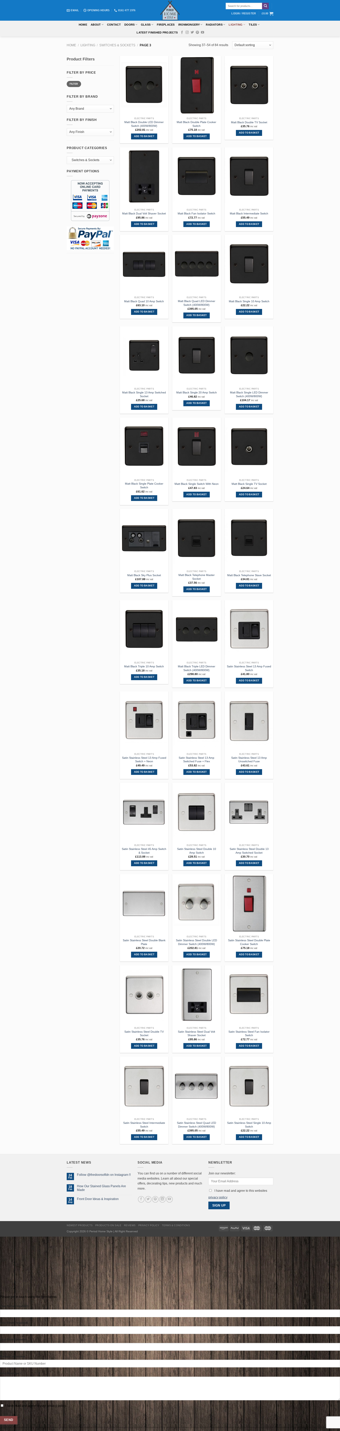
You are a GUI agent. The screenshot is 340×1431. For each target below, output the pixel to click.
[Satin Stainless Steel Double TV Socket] (144, 994)
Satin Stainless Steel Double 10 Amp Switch (196, 850)
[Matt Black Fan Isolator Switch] (196, 176)
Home (83, 24)
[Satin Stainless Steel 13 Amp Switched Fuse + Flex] (196, 720)
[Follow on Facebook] (182, 32)
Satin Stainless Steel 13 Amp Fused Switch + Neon (144, 759)
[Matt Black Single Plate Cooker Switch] (144, 447)
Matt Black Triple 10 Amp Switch (144, 666)
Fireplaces (166, 24)
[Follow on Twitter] (192, 32)
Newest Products (79, 1225)
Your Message (9, 1373)
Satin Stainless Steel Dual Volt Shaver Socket (196, 1033)
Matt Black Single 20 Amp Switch (196, 392)
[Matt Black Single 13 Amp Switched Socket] (144, 355)
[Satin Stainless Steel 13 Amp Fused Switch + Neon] (144, 720)
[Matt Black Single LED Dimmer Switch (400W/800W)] (249, 355)
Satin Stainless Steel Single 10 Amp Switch (249, 1124)
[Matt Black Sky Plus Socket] (144, 538)
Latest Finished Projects (157, 32)
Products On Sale (108, 1225)
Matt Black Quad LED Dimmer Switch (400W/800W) (196, 303)
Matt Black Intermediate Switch (249, 213)
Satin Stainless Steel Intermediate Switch (144, 1124)
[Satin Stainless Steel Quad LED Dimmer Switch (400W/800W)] (196, 1086)
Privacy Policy (149, 1225)
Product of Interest (12, 1356)
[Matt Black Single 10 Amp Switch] (249, 264)
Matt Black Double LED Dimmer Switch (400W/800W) (144, 124)
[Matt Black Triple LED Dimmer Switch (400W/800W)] (196, 629)
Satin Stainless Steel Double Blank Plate (144, 942)
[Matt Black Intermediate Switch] (249, 176)
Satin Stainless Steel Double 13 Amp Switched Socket (249, 850)
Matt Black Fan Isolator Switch (196, 213)
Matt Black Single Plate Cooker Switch (144, 485)
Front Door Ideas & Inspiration (98, 1199)
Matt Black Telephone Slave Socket (249, 575)
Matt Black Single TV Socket (249, 483)
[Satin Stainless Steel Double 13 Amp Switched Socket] (249, 812)
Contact (114, 24)
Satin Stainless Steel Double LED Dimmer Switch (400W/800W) (196, 942)
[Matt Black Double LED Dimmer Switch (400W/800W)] (144, 85)
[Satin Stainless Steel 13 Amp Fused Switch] (249, 629)
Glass (146, 24)
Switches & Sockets (117, 45)
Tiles (253, 24)
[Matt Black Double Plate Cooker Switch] (196, 85)
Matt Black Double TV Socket (249, 122)
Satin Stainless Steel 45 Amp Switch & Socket (144, 850)
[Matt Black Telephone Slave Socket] (249, 538)
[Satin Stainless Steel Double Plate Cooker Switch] (249, 903)
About (96, 24)
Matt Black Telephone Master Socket (196, 576)
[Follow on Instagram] (187, 32)
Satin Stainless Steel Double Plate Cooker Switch (249, 942)
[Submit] (265, 6)
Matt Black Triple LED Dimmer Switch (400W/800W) (196, 668)
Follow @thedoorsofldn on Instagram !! (104, 1174)
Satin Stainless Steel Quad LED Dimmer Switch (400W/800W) (196, 1124)
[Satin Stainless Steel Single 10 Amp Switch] (249, 1086)
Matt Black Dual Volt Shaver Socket (144, 213)
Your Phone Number (13, 1339)
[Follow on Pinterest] (197, 32)
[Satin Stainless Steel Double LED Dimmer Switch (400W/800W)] (196, 903)
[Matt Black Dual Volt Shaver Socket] (144, 176)
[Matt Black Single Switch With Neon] (196, 447)
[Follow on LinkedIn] (162, 1199)
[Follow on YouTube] (202, 32)
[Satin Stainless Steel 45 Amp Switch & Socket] (144, 812)
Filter (74, 84)
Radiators (214, 24)
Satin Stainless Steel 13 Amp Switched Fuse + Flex (196, 759)
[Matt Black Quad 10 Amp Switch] (144, 264)
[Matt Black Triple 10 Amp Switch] (144, 629)
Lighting (235, 24)
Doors (129, 24)
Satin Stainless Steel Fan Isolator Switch (249, 1033)
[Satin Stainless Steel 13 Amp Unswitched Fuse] (249, 720)
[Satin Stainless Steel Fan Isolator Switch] (249, 994)
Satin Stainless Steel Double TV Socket (144, 1033)
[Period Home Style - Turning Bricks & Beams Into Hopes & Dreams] (170, 10)
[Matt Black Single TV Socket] (249, 447)
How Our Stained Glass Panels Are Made (101, 1188)
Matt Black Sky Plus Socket (144, 575)
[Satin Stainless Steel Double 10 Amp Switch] (196, 812)
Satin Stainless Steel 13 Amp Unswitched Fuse (249, 759)
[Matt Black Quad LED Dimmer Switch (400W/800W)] (196, 264)
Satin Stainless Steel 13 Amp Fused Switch (249, 668)
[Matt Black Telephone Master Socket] (196, 538)
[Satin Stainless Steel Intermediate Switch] (144, 1086)
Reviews (130, 1225)
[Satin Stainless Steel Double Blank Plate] (144, 903)
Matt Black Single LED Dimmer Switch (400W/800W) (249, 394)
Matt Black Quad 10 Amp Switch (144, 301)
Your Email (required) (14, 1322)
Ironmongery (189, 24)
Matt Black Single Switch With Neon (197, 483)
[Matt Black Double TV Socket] (249, 85)
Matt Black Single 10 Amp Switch (249, 301)
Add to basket (144, 136)
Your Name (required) (14, 1306)
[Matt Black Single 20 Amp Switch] (196, 355)
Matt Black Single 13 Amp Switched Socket (144, 394)
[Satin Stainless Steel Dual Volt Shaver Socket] (196, 994)
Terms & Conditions (176, 1225)
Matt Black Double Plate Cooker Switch (196, 124)
